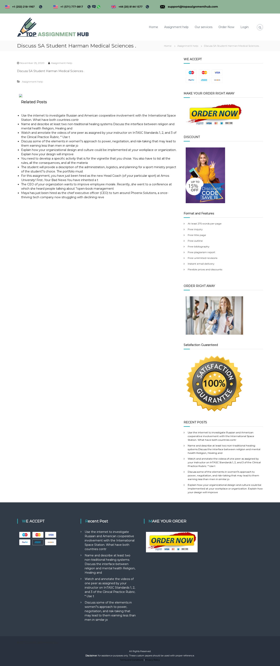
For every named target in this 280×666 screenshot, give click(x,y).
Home (153, 27)
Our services (203, 27)
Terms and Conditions (131, 660)
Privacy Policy (152, 660)
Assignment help (176, 27)
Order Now (226, 27)
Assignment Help (61, 63)
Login (244, 27)
